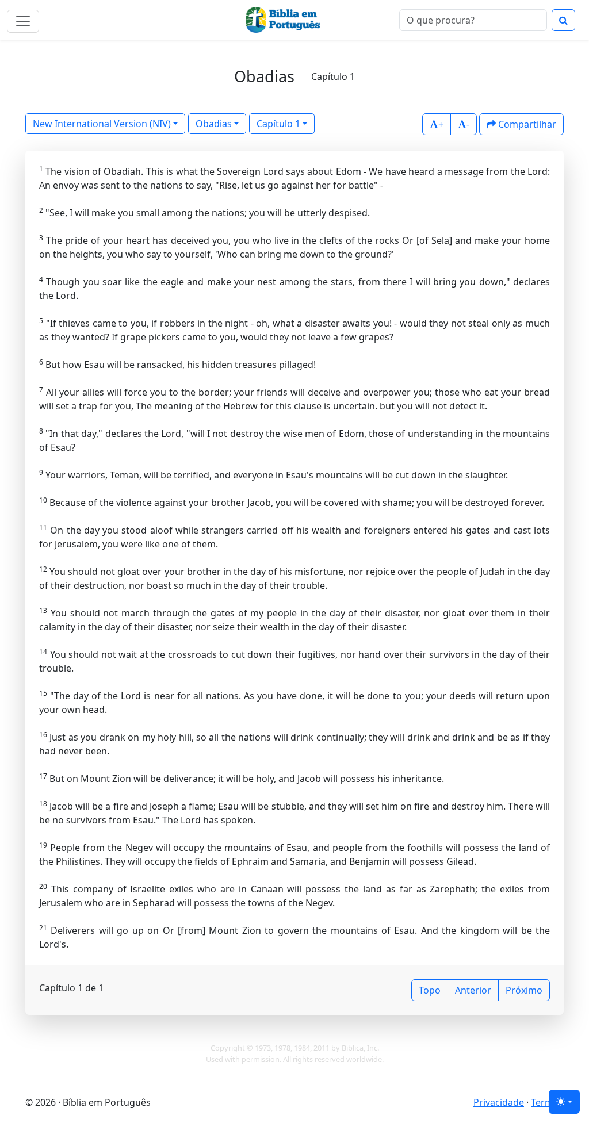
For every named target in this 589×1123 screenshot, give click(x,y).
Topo (430, 990)
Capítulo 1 (278, 123)
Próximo (524, 990)
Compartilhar (526, 124)
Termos (547, 1102)
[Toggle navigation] (23, 21)
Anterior (473, 990)
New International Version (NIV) (102, 123)
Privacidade (498, 1102)
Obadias (214, 123)
